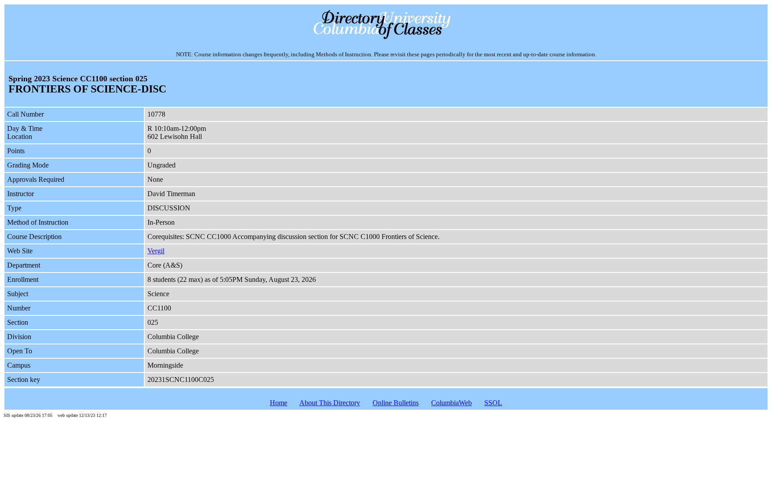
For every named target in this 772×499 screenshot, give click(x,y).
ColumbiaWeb (451, 403)
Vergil (155, 251)
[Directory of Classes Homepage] (386, 38)
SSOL (493, 403)
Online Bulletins (396, 403)
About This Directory (329, 403)
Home (278, 403)
